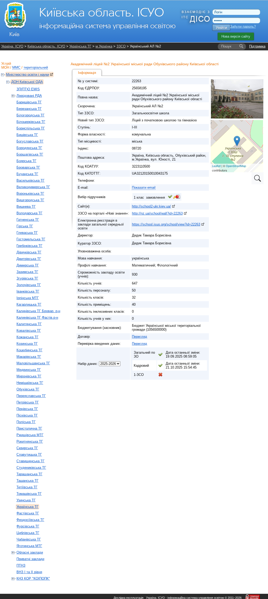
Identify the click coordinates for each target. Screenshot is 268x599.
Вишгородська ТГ (30, 200)
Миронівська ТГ (28, 376)
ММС (16, 67)
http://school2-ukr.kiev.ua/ (151, 206)
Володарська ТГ (29, 213)
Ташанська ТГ (27, 481)
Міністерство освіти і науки (27, 74)
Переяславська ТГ (31, 396)
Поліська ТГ (26, 422)
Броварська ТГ (28, 167)
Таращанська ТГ (29, 474)
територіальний (36, 67)
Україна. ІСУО (12, 46)
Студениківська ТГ (31, 468)
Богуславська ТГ (29, 141)
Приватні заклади (30, 559)
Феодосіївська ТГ (30, 520)
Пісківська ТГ (27, 415)
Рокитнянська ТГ (29, 441)
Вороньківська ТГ (30, 193)
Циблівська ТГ (27, 533)
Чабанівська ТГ (28, 539)
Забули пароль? (243, 26)
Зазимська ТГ (27, 272)
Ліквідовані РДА (29, 96)
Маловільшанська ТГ (33, 363)
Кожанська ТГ (27, 337)
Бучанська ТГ (27, 174)
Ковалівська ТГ (28, 331)
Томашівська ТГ (29, 494)
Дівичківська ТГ (28, 252)
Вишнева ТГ (26, 207)
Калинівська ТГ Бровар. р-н (38, 311)
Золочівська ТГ (28, 285)
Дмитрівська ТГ (28, 259)
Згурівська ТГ (27, 278)
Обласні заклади (29, 552)
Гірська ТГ (24, 226)
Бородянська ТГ (29, 148)
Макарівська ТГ (28, 357)
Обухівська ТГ (27, 389)
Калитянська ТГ (29, 324)
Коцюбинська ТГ (29, 350)
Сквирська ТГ (27, 448)
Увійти (221, 27)
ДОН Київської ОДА (27, 82)
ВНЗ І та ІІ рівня (29, 572)
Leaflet (216, 166)
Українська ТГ (80, 46)
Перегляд (139, 337)
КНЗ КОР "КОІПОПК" (33, 578)
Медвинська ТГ (28, 370)
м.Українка (104, 46)
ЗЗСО (121, 46)
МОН (5, 67)
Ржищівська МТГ (29, 435)
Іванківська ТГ (27, 291)
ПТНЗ (20, 565)
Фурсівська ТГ (27, 526)
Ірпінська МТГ (27, 298)
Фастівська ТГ (27, 513)
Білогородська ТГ (30, 115)
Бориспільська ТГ (30, 128)
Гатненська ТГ (27, 220)
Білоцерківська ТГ (30, 122)
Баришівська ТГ (29, 102)
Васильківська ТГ (30, 180)
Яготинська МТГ (29, 546)
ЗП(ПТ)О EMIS (28, 89)
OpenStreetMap (236, 166)
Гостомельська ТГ (30, 239)
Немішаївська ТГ (29, 383)
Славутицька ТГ (29, 454)
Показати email (143, 187)
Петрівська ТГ (27, 402)
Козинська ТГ (27, 344)
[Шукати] (241, 46)
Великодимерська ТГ (33, 187)
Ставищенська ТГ (30, 461)
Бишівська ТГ (27, 135)
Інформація (87, 73)
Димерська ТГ (27, 265)
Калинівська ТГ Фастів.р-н (37, 317)
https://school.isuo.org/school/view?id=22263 (166, 224)
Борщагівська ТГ (29, 154)
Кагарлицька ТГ (28, 304)
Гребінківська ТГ (29, 246)
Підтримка (257, 46)
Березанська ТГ (29, 109)
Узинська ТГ (26, 500)
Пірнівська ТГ (27, 409)
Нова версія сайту (235, 36)
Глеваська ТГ (27, 233)
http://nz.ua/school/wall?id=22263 (157, 213)
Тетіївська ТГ (26, 487)
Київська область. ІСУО (46, 46)
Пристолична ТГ (29, 428)
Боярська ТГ (26, 161)
